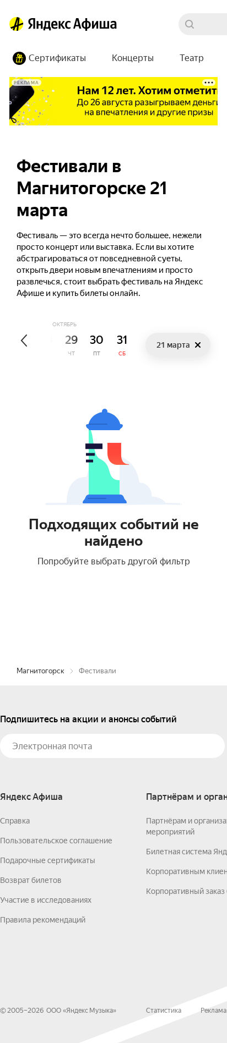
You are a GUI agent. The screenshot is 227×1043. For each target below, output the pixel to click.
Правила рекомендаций (42, 919)
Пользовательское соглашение (56, 840)
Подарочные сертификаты (47, 860)
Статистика (163, 1010)
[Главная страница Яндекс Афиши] (16, 24)
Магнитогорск (40, 671)
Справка (15, 820)
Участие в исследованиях (45, 900)
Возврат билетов (31, 880)
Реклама (213, 1010)
